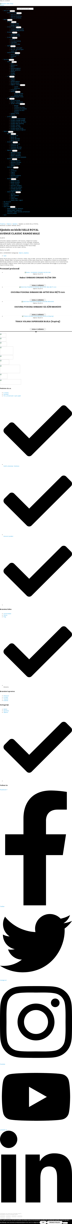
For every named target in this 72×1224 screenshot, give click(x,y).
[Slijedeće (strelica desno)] (8, 1218)
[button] (7, 10)
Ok (43, 1222)
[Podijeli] (14, 1216)
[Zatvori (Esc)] (19, 1216)
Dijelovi (9, 224)
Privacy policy (54, 1222)
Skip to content (5, 1)
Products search (11, 9)
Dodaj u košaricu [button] (38, 285)
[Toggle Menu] (12, 11)
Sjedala (15, 224)
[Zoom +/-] (2, 1216)
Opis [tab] (5, 256)
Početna (2, 224)
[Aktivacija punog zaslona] (8, 1216)
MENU (2, 5)
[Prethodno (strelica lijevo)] (2, 1218)
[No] (65, 1223)
